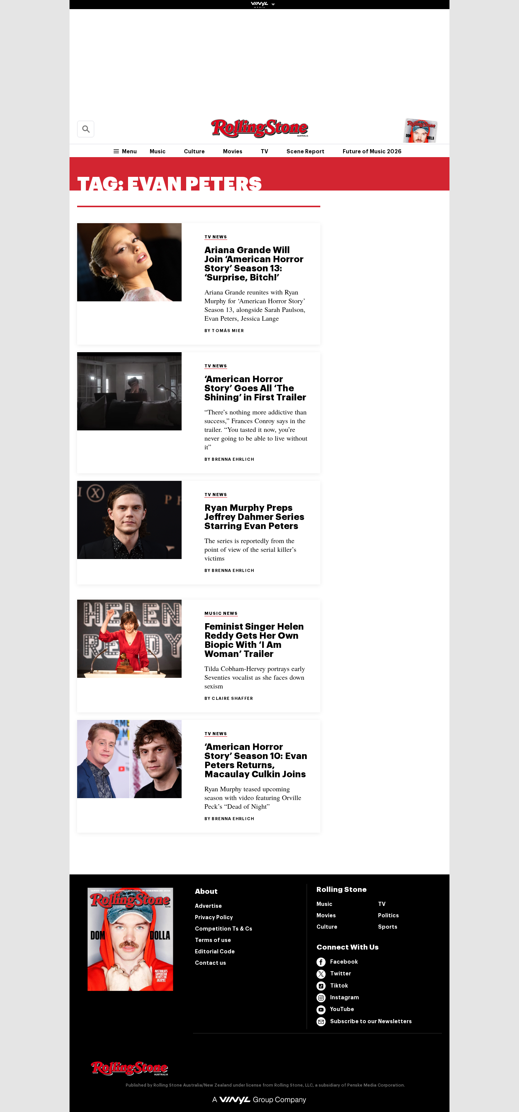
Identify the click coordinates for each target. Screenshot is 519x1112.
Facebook (344, 961)
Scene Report (305, 151)
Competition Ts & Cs (223, 928)
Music (158, 151)
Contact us (210, 963)
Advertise (208, 906)
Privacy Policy (214, 917)
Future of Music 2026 (372, 151)
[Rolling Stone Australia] (259, 135)
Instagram (344, 997)
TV (264, 151)
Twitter (340, 973)
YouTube (342, 1009)
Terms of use (213, 940)
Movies (232, 151)
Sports (387, 926)
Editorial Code (215, 951)
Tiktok (339, 985)
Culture (194, 151)
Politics (388, 915)
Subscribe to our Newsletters (371, 1021)
